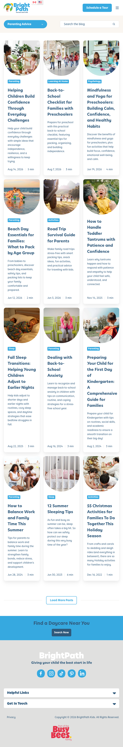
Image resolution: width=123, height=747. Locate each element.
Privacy (11, 717)
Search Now (61, 632)
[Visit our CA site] (34, 2)
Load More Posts (61, 600)
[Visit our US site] (40, 2)
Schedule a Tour (97, 8)
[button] (117, 8)
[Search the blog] (113, 24)
